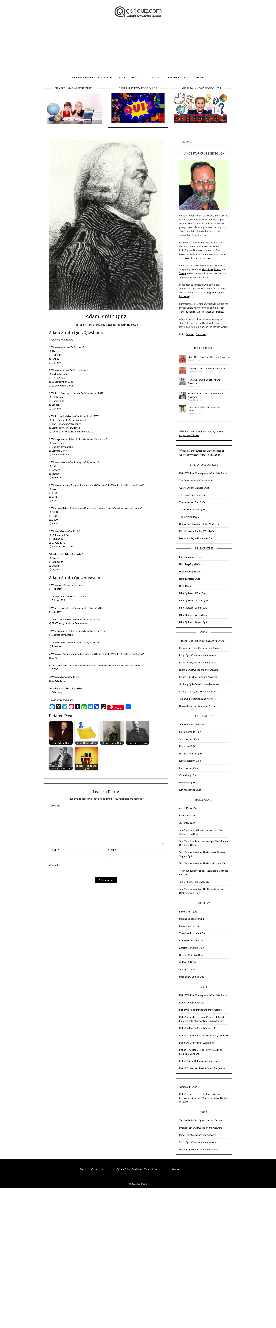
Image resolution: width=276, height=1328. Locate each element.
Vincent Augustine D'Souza (122, 324)
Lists (187, 77)
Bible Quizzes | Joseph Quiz (193, 600)
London (55, 404)
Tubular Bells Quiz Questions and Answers (201, 640)
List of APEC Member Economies (196, 1042)
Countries (105, 77)
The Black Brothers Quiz (192, 509)
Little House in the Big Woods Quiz (197, 531)
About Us (84, 1169)
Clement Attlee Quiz (189, 925)
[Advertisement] (138, 49)
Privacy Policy (123, 1169)
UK (141, 77)
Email (111, 849)
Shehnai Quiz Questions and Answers (198, 669)
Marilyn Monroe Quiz (190, 753)
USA (132, 77)
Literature (171, 77)
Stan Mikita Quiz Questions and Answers (208, 357)
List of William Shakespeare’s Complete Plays (203, 473)
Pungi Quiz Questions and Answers (197, 655)
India (121, 77)
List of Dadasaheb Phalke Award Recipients (202, 1068)
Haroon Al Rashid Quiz (191, 954)
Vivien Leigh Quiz (188, 775)
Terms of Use (150, 1169)
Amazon (190, 334)
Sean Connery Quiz (189, 739)
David (54, 442)
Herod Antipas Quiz (189, 578)
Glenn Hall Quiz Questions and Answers (208, 368)
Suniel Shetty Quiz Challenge (194, 881)
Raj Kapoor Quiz (187, 815)
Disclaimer (137, 1169)
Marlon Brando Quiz (190, 731)
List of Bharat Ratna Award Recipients (199, 1060)
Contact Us (97, 1169)
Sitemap (175, 1169)
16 (52, 534)
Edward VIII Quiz (188, 911)
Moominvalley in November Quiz (196, 538)
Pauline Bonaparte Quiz (191, 918)
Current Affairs (82, 77)
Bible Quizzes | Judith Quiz (193, 607)
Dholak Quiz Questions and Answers (198, 705)
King (204, 269)
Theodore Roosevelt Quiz (193, 933)
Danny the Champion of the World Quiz (200, 523)
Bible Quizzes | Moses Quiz (193, 622)
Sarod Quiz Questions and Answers (197, 662)
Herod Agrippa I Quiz (190, 571)
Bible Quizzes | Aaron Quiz (193, 614)
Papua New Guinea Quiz (191, 976)
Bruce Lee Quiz (187, 746)
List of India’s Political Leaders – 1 (197, 1028)
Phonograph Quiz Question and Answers (200, 648)
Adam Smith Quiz (188, 1086)
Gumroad (201, 334)
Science (153, 77)
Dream (217, 269)
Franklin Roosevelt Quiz (192, 940)
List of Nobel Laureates (191, 1002)
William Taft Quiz (188, 962)
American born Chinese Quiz (194, 487)
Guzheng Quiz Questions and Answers (199, 684)
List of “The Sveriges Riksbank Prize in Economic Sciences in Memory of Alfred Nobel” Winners (203, 1098)
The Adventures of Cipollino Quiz (196, 480)
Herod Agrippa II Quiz (190, 564)
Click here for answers (61, 339)
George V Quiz (187, 969)
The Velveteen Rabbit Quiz (193, 502)
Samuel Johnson (60, 454)
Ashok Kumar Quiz (188, 808)
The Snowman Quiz (189, 516)
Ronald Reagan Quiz (190, 760)
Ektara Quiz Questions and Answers (198, 676)
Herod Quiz (185, 585)
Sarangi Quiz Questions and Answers (198, 691)
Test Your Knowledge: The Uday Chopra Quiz (202, 863)
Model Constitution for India (194, 307)
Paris (54, 465)
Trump (182, 273)
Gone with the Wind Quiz (192, 724)
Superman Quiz (187, 782)
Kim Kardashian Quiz (190, 789)
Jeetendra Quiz (187, 822)
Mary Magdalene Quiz (191, 557)
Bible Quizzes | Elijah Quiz (193, 593)
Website (54, 864)
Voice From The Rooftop (198, 258)
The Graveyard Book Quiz (193, 494)
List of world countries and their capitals (200, 1009)
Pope (210, 269)
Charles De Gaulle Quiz (191, 947)
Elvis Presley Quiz (188, 768)
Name (54, 849)
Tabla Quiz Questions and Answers (197, 698)
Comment (57, 805)
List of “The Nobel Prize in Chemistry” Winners (203, 1035)
